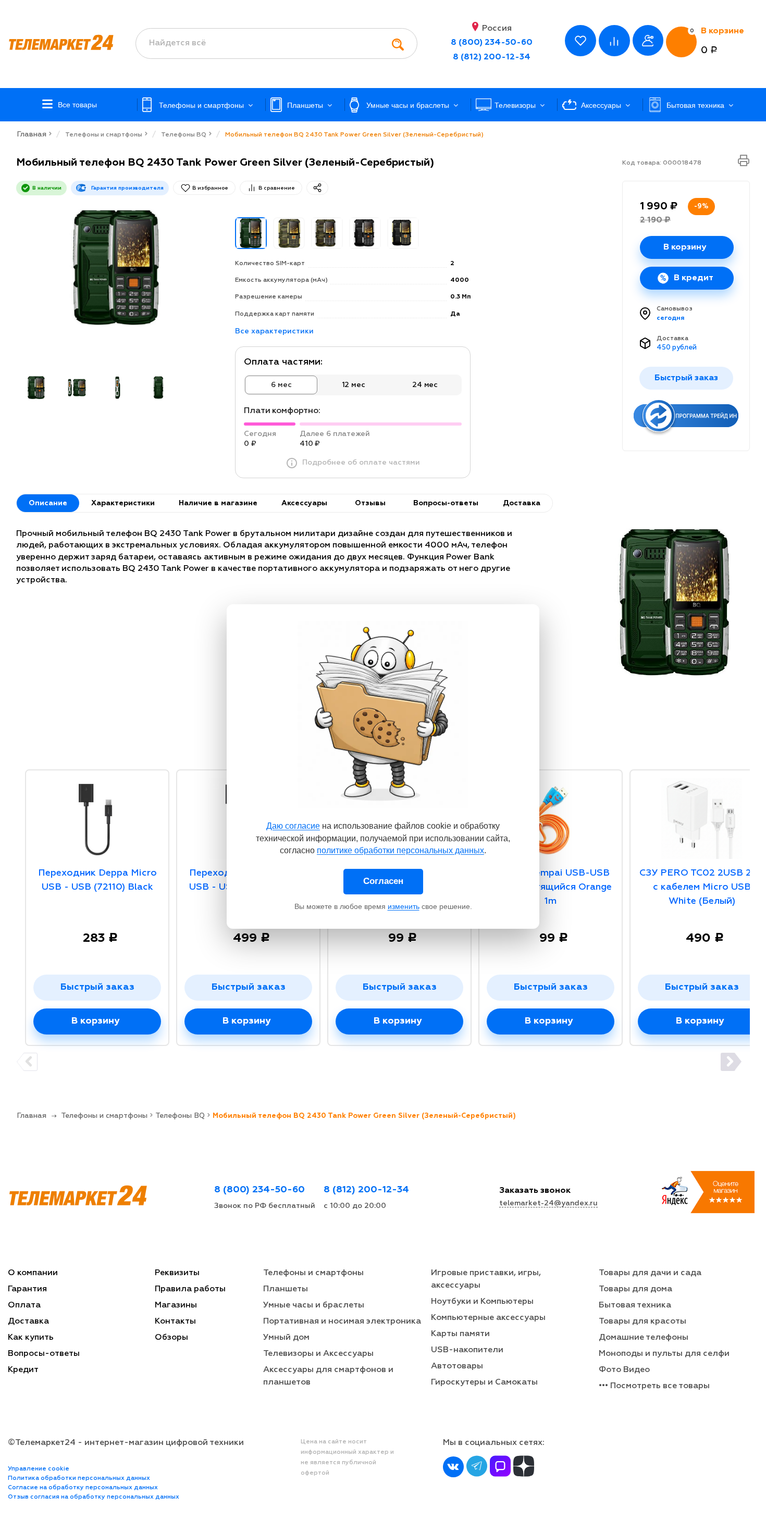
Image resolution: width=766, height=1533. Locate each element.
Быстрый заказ (97, 987)
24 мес (425, 385)
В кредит (693, 278)
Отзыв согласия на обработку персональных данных (93, 1497)
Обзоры (171, 1337)
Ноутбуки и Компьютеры (482, 1302)
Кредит (23, 1370)
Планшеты (285, 1289)
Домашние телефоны (643, 1337)
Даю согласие (293, 825)
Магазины (176, 1305)
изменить (403, 906)
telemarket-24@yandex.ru (548, 1203)
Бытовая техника (635, 1305)
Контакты (175, 1321)
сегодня (671, 318)
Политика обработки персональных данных (79, 1478)
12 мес (353, 385)
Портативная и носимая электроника (342, 1321)
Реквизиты (177, 1273)
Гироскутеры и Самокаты (484, 1382)
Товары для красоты (642, 1321)
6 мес (281, 385)
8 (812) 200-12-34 (491, 57)
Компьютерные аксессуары (488, 1318)
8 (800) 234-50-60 (492, 43)
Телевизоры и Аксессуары (318, 1354)
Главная (31, 134)
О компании (33, 1273)
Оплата (24, 1305)
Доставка (672, 338)
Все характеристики (274, 331)
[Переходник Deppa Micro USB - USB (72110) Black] (97, 815)
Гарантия (27, 1289)
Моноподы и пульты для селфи (664, 1354)
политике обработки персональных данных (400, 850)
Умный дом (286, 1337)
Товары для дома (635, 1289)
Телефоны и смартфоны (313, 1273)
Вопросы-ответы (44, 1354)
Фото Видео (624, 1370)
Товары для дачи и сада (650, 1273)
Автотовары (457, 1366)
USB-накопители (467, 1350)
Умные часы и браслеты (313, 1305)
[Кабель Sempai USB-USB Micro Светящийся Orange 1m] (550, 815)
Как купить (31, 1337)
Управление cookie (38, 1469)
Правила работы (190, 1289)
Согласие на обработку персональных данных (83, 1488)
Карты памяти (460, 1334)
